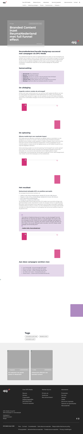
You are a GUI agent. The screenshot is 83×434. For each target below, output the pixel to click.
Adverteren (46, 2)
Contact (76, 2)
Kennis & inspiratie (56, 2)
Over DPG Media (26, 2)
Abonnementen (68, 2)
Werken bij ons (36, 2)
